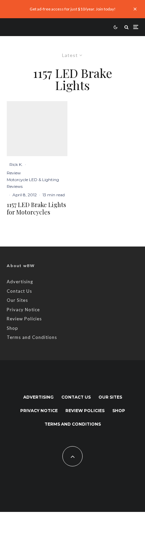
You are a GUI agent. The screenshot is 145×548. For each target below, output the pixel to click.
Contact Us (19, 291)
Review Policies (24, 318)
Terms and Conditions (32, 337)
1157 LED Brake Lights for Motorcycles (36, 208)
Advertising (20, 281)
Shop (12, 328)
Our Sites (17, 300)
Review (14, 172)
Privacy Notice (23, 309)
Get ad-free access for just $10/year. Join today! (73, 8)
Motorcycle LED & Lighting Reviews (33, 183)
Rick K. (16, 164)
